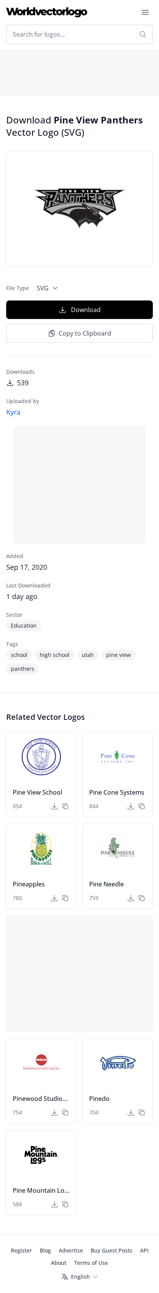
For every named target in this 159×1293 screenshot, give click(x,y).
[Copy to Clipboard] (65, 806)
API (144, 1250)
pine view (118, 654)
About (58, 1262)
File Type (17, 288)
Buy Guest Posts (111, 1250)
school (19, 654)
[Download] (54, 806)
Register (21, 1250)
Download (86, 310)
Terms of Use (91, 1262)
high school (54, 654)
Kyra (13, 412)
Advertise (71, 1250)
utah (88, 654)
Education (24, 625)
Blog (45, 1250)
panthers (22, 668)
